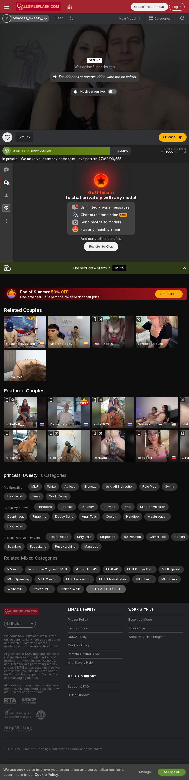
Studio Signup (138, 628)
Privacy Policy (78, 619)
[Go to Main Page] (38, 6)
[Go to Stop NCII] (18, 729)
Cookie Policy (46, 775)
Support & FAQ (78, 686)
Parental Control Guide (84, 654)
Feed (59, 18)
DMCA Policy (77, 637)
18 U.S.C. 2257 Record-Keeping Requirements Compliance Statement (53, 749)
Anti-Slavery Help (80, 662)
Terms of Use (77, 628)
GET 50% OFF (168, 294)
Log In (176, 7)
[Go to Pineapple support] (41, 715)
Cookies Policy (79, 645)
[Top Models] (69, 6)
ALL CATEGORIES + (106, 589)
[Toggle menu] (7, 6)
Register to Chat (101, 246)
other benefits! (110, 238)
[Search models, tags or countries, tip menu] (182, 18)
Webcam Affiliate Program (146, 637)
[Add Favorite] (7, 137)
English (16, 623)
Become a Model (140, 619)
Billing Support (78, 695)
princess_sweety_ (21, 475)
